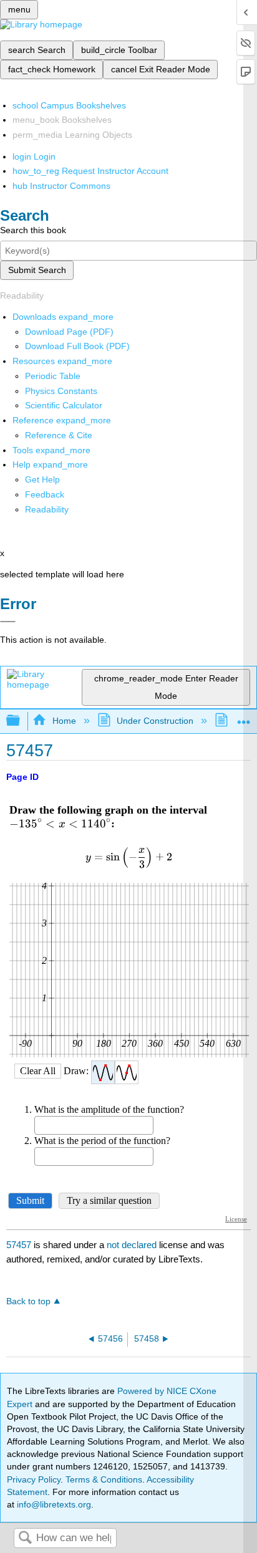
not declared (133, 1244)
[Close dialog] (8, 621)
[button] (44, 494)
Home (64, 721)
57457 (18, 1244)
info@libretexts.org (52, 1504)
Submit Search (37, 270)
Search (25, 1538)
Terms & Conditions (103, 1479)
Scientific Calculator (63, 405)
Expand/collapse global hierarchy (21, 721)
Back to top (28, 1301)
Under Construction (155, 721)
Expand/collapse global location (244, 717)
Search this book (33, 230)
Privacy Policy (34, 1479)
